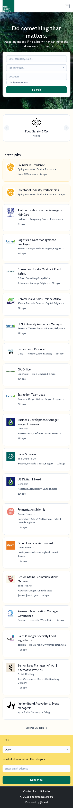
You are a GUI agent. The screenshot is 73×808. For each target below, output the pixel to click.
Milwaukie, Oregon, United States (35, 590)
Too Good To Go (27, 458)
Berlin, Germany (32, 712)
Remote (49, 169)
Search (36, 89)
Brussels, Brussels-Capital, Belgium (44, 303)
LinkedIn (45, 791)
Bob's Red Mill (25, 585)
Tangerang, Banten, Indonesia (45, 219)
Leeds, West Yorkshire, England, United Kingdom (38, 554)
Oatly (20, 353)
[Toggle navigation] (67, 6)
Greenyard (23, 373)
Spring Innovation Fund (30, 169)
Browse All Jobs (35, 727)
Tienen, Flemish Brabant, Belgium (45, 328)
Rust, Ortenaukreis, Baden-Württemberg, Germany (39, 681)
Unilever (22, 219)
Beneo (21, 248)
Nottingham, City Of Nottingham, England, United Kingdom (39, 520)
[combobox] (36, 67)
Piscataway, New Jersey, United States (37, 488)
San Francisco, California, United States (38, 433)
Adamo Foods (25, 514)
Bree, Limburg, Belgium (44, 373)
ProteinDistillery (26, 674)
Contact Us (29, 791)
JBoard (44, 802)
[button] (66, 127)
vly (19, 712)
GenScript (23, 428)
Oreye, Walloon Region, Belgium (44, 248)
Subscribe (36, 779)
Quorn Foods (24, 547)
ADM (20, 303)
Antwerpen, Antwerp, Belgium (33, 283)
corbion (22, 644)
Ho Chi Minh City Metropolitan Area (47, 644)
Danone (22, 620)
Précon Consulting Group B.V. (33, 278)
